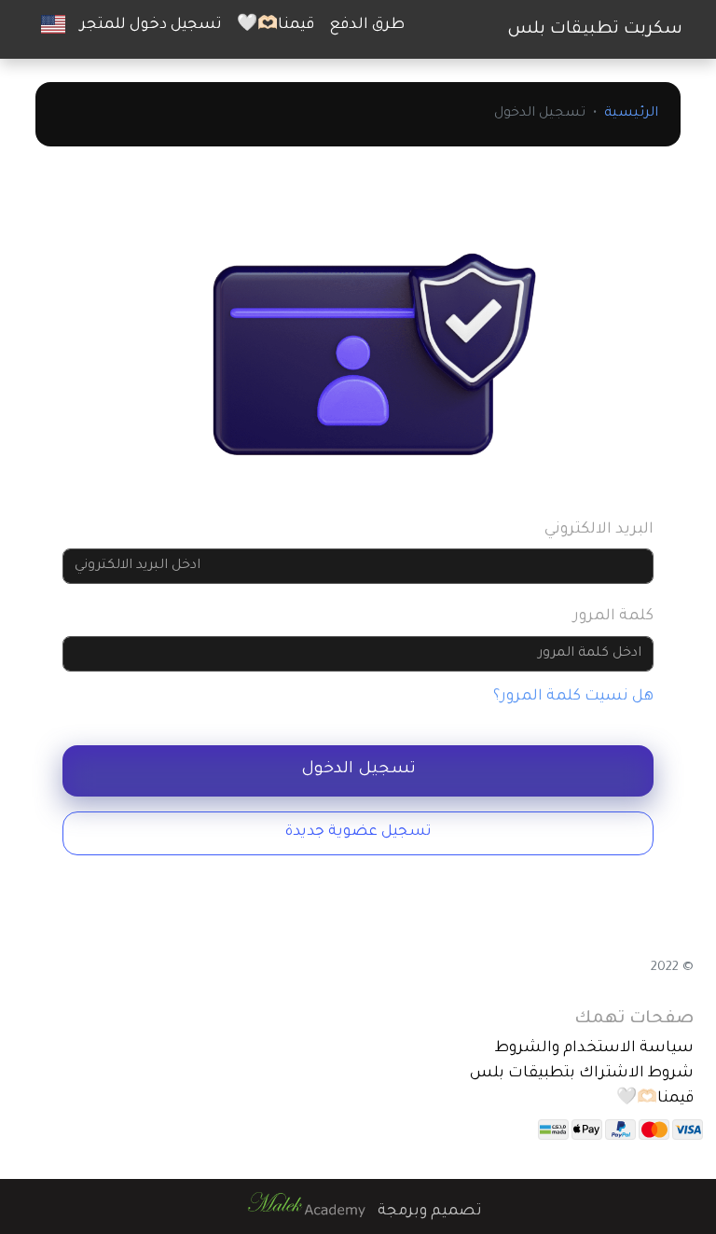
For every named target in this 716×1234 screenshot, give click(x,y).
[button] (53, 25)
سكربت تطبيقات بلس (594, 30)
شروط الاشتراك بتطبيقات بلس (582, 1073)
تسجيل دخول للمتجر (151, 25)
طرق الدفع (367, 25)
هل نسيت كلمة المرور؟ (573, 696)
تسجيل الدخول (358, 770)
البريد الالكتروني (599, 529)
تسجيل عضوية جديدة (358, 832)
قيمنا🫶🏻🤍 (275, 25)
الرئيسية (631, 113)
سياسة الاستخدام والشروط (594, 1048)
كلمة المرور (613, 616)
